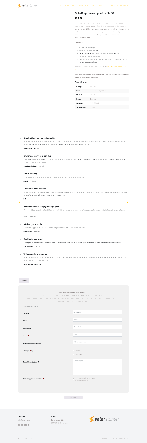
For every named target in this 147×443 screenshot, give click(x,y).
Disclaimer (105, 438)
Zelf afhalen (78, 354)
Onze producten (66, 6)
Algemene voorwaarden (120, 438)
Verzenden (73, 397)
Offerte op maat (95, 6)
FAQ (106, 6)
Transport (77, 350)
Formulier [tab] (24, 280)
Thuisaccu (81, 6)
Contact (124, 6)
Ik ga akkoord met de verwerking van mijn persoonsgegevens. (84, 379)
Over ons (114, 6)
